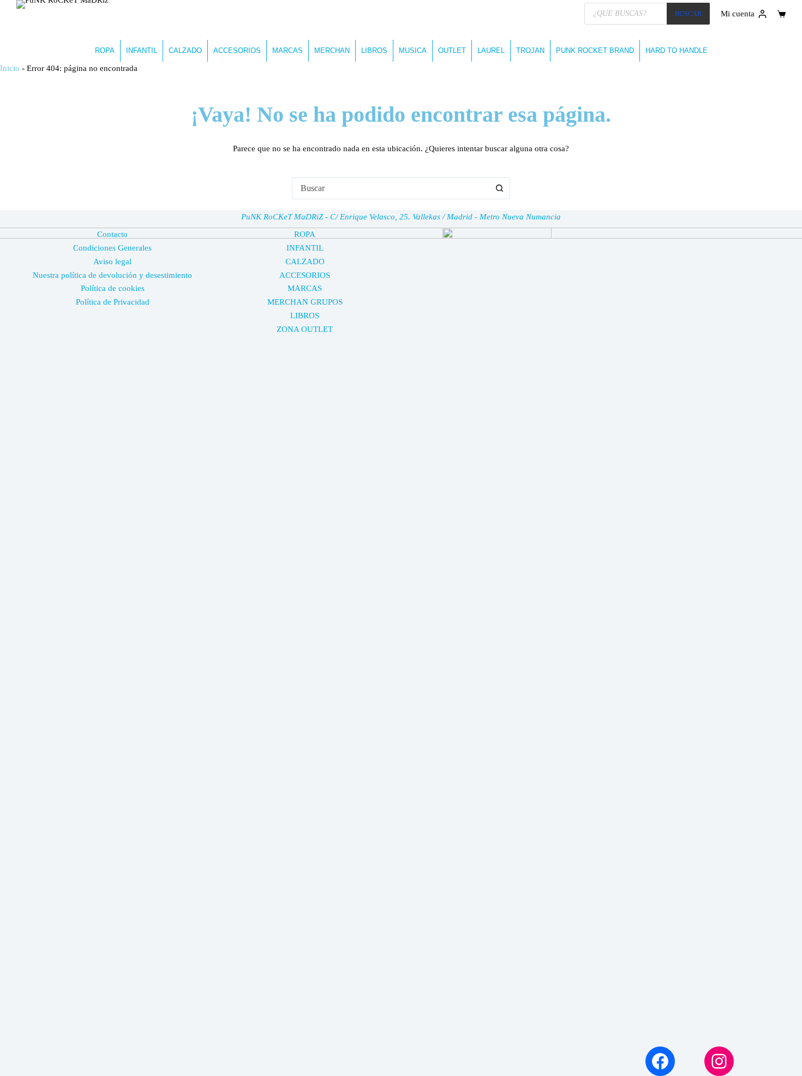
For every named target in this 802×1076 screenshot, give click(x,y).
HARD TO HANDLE (676, 50)
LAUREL (491, 50)
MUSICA (413, 50)
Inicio (10, 68)
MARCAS (287, 50)
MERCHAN (332, 50)
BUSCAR (688, 13)
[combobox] (390, 188)
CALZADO (185, 50)
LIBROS (374, 50)
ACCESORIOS (237, 50)
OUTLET (452, 50)
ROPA (105, 50)
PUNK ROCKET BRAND (595, 50)
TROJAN (530, 50)
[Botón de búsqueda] (499, 188)
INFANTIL (141, 50)
